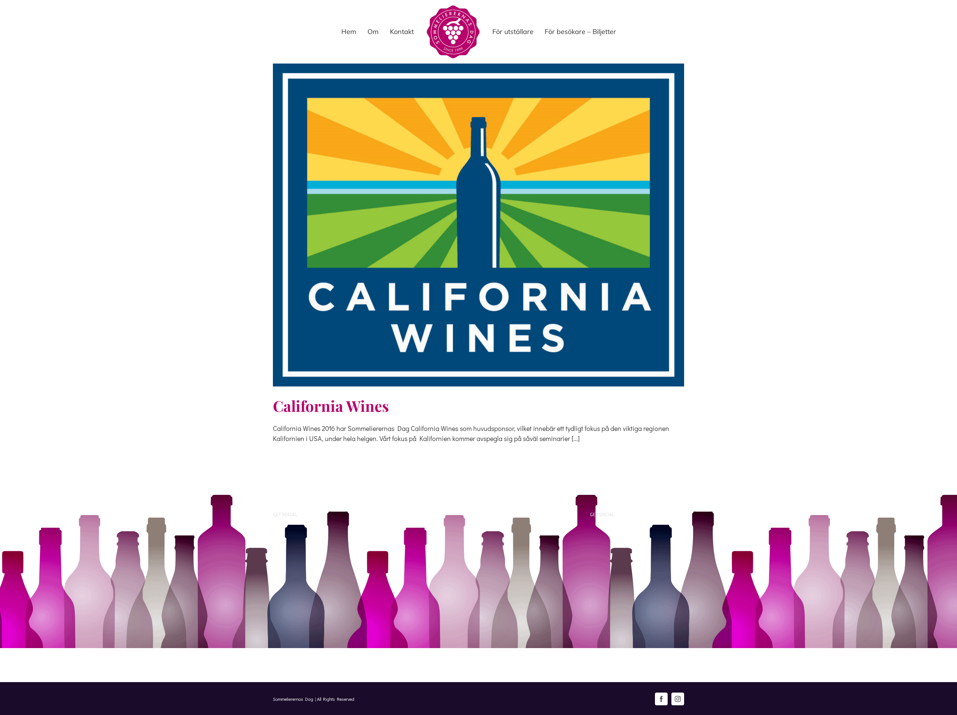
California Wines (331, 406)
